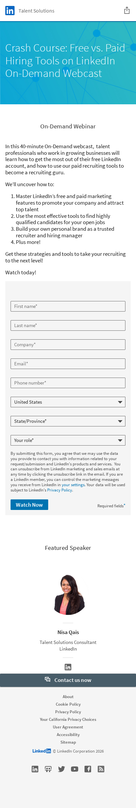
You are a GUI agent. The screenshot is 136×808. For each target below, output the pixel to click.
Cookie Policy (68, 704)
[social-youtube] (74, 769)
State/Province (25, 413)
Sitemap (68, 742)
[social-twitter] (61, 769)
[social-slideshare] (48, 769)
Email (16, 355)
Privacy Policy (59, 490)
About (68, 696)
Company (20, 336)
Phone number (25, 375)
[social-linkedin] (35, 769)
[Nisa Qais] (68, 667)
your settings (73, 485)
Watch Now (29, 504)
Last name (21, 317)
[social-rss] (101, 769)
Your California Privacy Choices (68, 719)
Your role (19, 432)
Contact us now (72, 680)
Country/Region (25, 394)
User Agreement (68, 727)
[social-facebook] (87, 769)
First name (21, 298)
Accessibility (68, 734)
